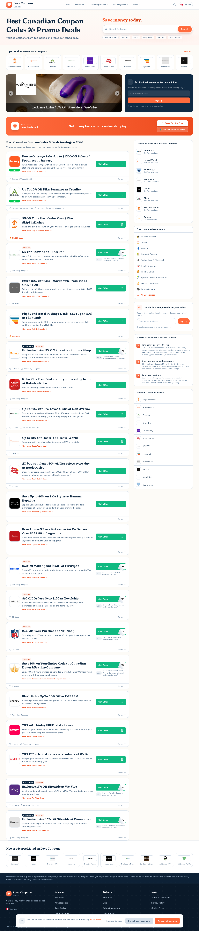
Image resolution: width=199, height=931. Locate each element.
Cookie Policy (157, 908)
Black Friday (60, 908)
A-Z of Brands (172, 348)
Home (68, 4)
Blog (105, 902)
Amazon (125, 37)
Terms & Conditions (160, 897)
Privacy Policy (157, 902)
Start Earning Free (174, 123)
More (135, 4)
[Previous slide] (11, 93)
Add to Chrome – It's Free (174, 129)
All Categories (119, 4)
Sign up (158, 100)
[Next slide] (117, 93)
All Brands (79, 4)
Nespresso (148, 37)
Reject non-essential (139, 921)
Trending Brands (98, 4)
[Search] (174, 4)
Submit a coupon (111, 908)
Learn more (95, 919)
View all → (188, 51)
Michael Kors (175, 37)
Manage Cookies (114, 921)
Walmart (161, 37)
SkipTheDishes (110, 37)
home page (176, 350)
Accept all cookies (167, 921)
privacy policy (157, 106)
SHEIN (135, 37)
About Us (107, 897)
